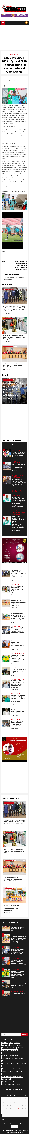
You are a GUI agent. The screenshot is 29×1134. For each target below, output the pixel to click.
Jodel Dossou (11, 1066)
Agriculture (21, 535)
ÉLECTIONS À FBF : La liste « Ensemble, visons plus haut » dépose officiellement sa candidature (18, 684)
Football (18, 1063)
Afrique (19, 475)
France (24, 1063)
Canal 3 (9, 1047)
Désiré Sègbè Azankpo (17, 1058)
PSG (21, 1074)
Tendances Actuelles (17, 450)
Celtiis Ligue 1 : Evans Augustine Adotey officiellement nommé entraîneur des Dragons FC (18, 644)
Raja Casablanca (11, 1076)
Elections (22, 1060)
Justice (21, 492)
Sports (17, 54)
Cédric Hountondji (14, 1055)
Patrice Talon (15, 1074)
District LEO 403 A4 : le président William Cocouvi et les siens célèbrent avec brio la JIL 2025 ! (18, 467)
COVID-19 (4, 1055)
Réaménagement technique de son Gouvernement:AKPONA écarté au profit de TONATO (19, 482)
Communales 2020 (13, 1050)
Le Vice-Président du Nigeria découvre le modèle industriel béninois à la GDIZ (17, 723)
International (15, 492)
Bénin (3, 1047)
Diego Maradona (6, 1058)
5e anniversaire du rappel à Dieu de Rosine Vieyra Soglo (18, 671)
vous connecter (14, 277)
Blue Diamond (5, 1045)
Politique (14, 476)
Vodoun (18, 1084)
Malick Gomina (20, 1068)
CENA (14, 1047)
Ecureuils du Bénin (13, 1060)
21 (18, 1108)
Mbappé (12, 1071)
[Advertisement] (14, 38)
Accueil (6, 1123)
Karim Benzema (5, 1068)
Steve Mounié (23, 1081)
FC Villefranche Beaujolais (8, 1063)
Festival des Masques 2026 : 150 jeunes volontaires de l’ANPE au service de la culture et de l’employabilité (18, 616)
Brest (12, 1045)
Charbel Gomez (21, 1047)
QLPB (3, 1076)
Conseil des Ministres (7, 1053)
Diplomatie (14, 491)
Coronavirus (17, 1053)
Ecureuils (4, 1060)
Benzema (17, 1042)
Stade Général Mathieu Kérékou (9, 1081)
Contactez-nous (21, 1123)
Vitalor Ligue (11, 1084)
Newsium (13, 1132)
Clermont (4, 1050)
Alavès (10, 1042)
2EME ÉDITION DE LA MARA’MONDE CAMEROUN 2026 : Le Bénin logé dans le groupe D (14, 337)
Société (22, 513)
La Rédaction (12, 1123)
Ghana (3, 1066)
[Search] (23, 22)
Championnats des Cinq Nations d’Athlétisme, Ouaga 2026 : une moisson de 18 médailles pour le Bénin (18, 658)
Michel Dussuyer (19, 1071)
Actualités (12, 54)
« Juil (2, 1119)
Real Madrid (19, 1076)
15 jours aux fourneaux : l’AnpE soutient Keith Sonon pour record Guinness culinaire (18, 455)
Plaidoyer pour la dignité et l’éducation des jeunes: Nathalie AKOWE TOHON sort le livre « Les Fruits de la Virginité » (18, 698)
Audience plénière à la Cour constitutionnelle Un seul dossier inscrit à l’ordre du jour (12, 365)
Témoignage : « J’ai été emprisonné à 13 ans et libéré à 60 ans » (17, 711)
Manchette (5, 1071)
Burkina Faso (19, 1045)
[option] (14, 392)
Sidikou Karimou (6, 1079)
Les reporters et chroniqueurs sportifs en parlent (8, 258)
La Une (11, 289)
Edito (23, 475)
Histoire (23, 491)
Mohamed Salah (6, 1074)
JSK (17, 1066)
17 (3, 1108)
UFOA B (4, 1084)
